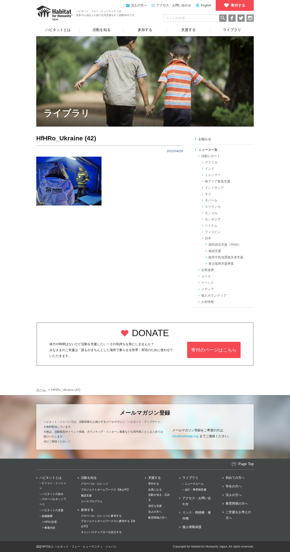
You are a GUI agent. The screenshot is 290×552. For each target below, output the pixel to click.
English (206, 5)
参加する (87, 510)
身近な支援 (155, 505)
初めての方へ (235, 477)
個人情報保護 (191, 527)
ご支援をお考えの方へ (238, 515)
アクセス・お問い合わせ (173, 5)
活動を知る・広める (159, 497)
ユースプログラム (92, 501)
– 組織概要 (46, 516)
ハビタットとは (50, 477)
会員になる (155, 489)
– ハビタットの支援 (51, 510)
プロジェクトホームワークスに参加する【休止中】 (108, 523)
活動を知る (89, 477)
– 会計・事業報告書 (194, 489)
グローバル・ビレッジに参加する (101, 515)
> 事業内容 (48, 527)
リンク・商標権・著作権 (196, 515)
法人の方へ (155, 511)
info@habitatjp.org (185, 436)
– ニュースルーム (193, 483)
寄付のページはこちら (214, 349)
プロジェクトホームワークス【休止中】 (105, 489)
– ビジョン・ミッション (52, 485)
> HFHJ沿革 (49, 522)
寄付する (153, 483)
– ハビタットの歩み (51, 493)
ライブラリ (190, 477)
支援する (154, 477)
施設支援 (86, 495)
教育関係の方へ (157, 517)
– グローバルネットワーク (52, 502)
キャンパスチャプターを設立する (101, 532)
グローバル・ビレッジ (94, 483)
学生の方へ (234, 486)
